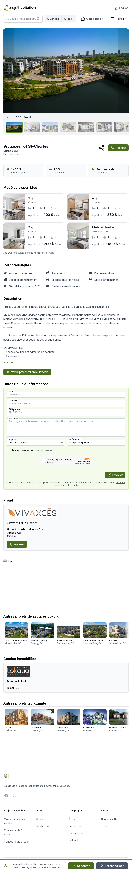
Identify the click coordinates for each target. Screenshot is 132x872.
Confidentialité (109, 818)
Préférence (75, 439)
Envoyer (117, 475)
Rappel (12, 439)
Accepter (83, 866)
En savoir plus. (54, 867)
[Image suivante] (123, 70)
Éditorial (73, 840)
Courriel (13, 400)
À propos (74, 818)
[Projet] (14, 127)
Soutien (40, 818)
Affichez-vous (44, 826)
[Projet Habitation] (20, 8)
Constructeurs (77, 833)
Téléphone (14, 409)
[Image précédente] (8, 70)
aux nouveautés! (32, 450)
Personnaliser (114, 866)
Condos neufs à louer (16, 841)
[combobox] (22, 18)
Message (13, 418)
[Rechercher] (38, 18)
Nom (11, 391)
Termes (105, 826)
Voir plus (8, 362)
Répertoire (75, 826)
